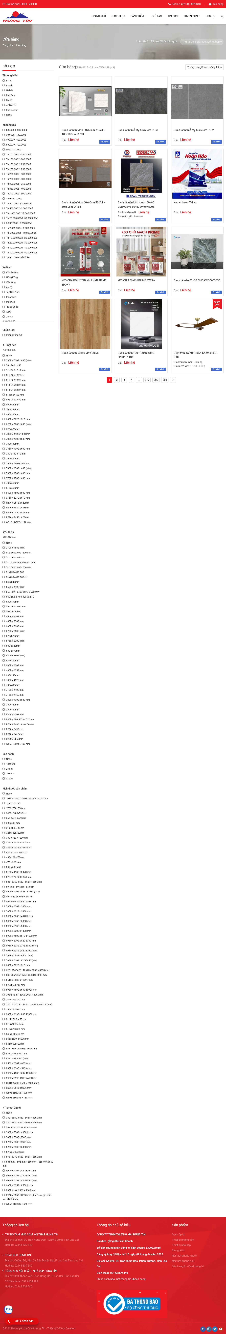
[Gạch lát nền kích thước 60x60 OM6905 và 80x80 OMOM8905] (141, 174)
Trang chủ (98, 16)
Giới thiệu (118, 16)
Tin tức (173, 16)
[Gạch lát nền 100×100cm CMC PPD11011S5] (141, 324)
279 (147, 379)
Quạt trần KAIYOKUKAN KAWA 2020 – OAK (196, 355)
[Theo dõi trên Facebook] (203, 1329)
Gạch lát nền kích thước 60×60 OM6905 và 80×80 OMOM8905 (136, 204)
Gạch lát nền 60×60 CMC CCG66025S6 (197, 280)
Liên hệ (210, 16)
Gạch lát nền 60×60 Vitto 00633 (80, 353)
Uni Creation (68, 1328)
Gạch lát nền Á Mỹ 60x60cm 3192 (194, 130)
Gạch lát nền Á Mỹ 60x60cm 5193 (138, 130)
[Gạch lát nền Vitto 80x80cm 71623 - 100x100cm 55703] (85, 101)
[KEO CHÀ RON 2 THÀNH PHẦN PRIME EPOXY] (85, 251)
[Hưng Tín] (17, 16)
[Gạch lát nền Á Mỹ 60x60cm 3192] (197, 101)
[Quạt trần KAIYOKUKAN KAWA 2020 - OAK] (197, 324)
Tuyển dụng (191, 16)
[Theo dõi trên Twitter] (215, 1329)
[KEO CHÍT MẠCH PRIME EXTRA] (141, 251)
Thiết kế (51, 1328)
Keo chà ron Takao (185, 202)
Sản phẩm (137, 16)
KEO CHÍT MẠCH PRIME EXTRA (136, 280)
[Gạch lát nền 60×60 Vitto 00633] (85, 324)
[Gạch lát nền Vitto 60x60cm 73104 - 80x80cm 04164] (85, 173)
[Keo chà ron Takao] (197, 174)
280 (156, 379)
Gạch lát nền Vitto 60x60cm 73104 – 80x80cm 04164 (83, 204)
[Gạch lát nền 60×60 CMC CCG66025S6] (197, 251)
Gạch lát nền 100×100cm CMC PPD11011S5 (136, 355)
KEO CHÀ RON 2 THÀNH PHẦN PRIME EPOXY (84, 282)
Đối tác (157, 16)
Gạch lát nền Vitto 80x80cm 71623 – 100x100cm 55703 (83, 132)
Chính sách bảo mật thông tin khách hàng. (121, 1279)
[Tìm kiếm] (222, 16)
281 (165, 379)
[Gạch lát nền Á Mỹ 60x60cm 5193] (141, 101)
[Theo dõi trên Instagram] (209, 1329)
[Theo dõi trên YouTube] (221, 1329)
